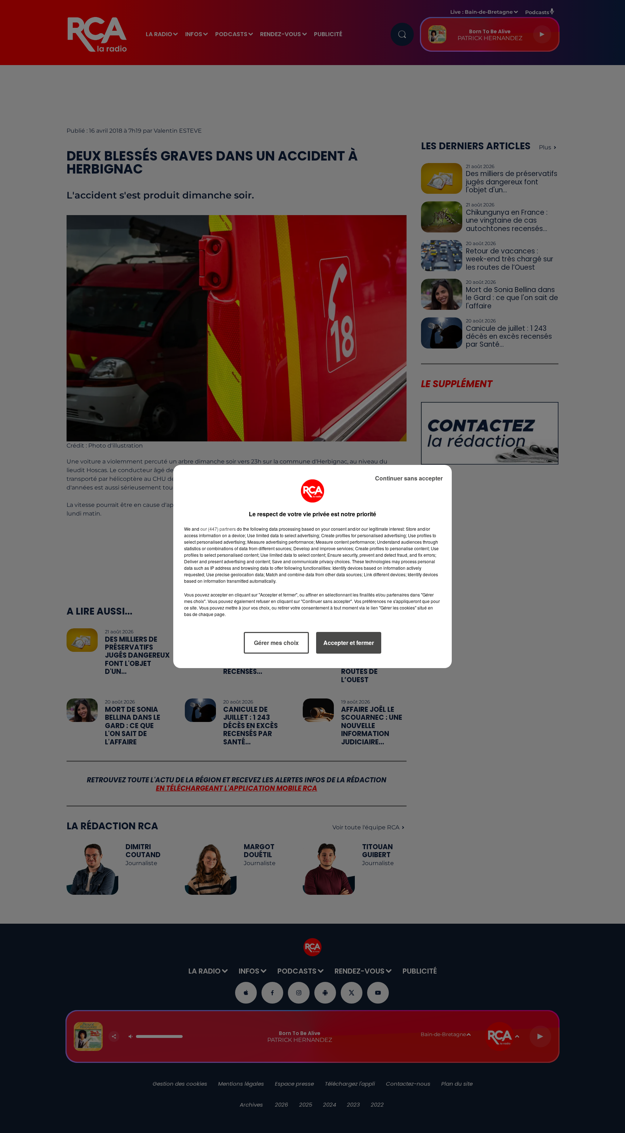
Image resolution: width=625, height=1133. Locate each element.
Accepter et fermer (348, 642)
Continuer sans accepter (409, 478)
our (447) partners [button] (218, 529)
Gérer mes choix (276, 642)
